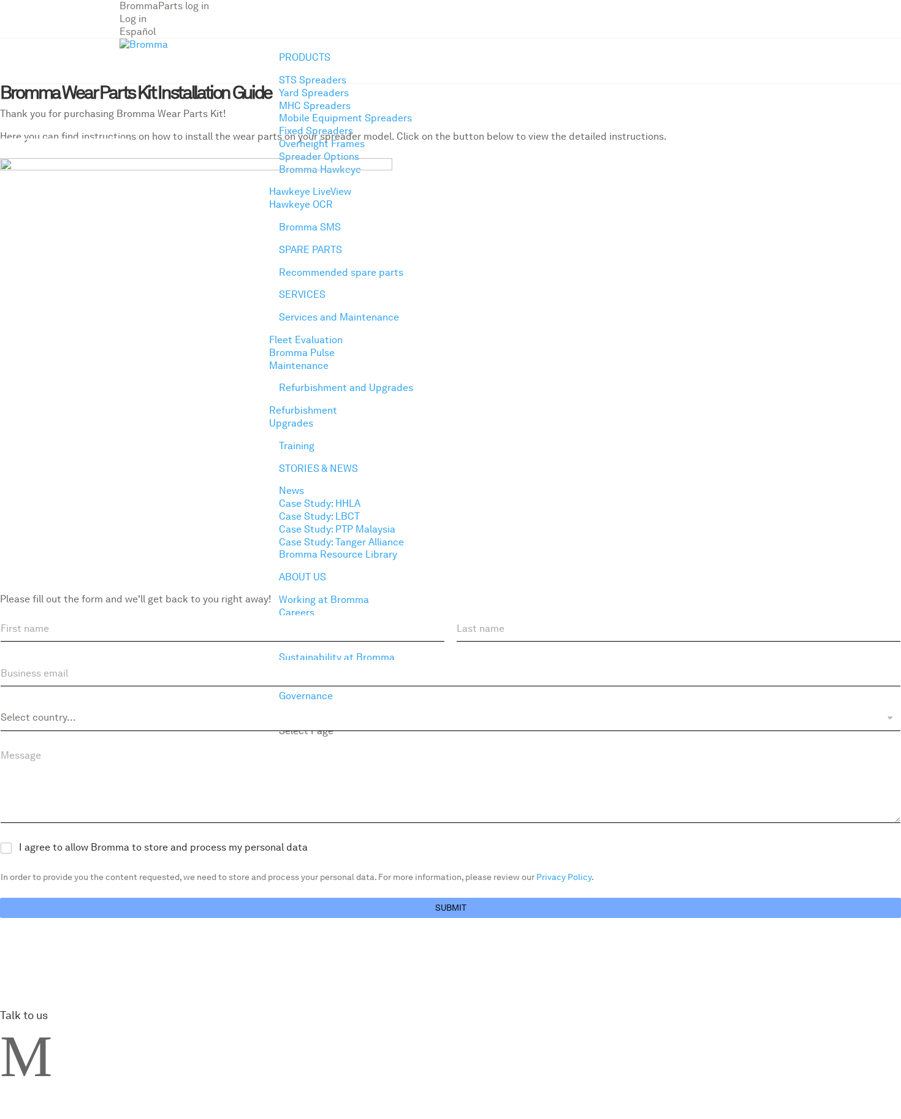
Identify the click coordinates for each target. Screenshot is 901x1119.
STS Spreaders (312, 80)
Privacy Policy (86, 444)
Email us (19, 444)
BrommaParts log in (164, 6)
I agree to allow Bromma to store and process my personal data (163, 847)
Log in (133, 19)
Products (304, 57)
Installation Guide (64, 150)
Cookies (228, 444)
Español (138, 31)
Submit (450, 907)
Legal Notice (163, 444)
